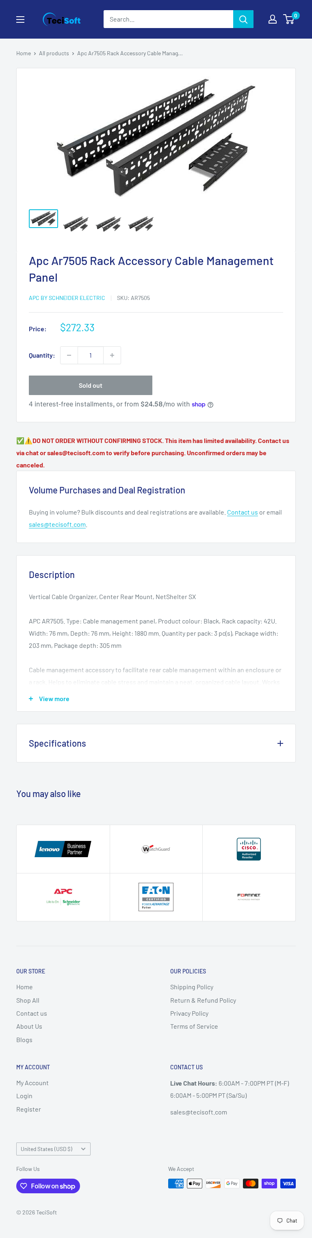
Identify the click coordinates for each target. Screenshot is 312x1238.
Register (28, 1109)
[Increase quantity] (112, 355)
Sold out (90, 385)
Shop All (27, 1000)
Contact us (242, 512)
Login (24, 1095)
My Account (32, 1082)
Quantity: (42, 355)
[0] (289, 19)
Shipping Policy (191, 986)
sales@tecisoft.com (57, 524)
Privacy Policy (189, 1013)
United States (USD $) (46, 1148)
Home (23, 53)
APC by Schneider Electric (67, 297)
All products (54, 53)
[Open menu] (20, 19)
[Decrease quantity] (69, 355)
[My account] (273, 19)
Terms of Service (194, 1026)
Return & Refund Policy (203, 1000)
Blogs (24, 1039)
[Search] (243, 19)
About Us (29, 1026)
